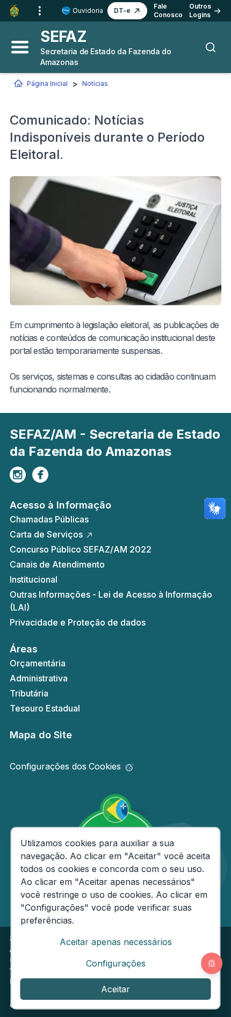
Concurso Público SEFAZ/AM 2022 (80, 549)
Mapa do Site (41, 734)
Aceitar (115, 989)
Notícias (95, 83)
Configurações (116, 963)
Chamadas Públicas (49, 519)
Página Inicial (47, 83)
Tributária (29, 693)
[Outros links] (40, 11)
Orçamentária (38, 663)
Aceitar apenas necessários (116, 941)
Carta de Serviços (46, 534)
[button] (127, 10)
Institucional (33, 579)
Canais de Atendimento (57, 564)
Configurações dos (65, 766)
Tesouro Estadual (45, 708)
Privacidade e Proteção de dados (78, 622)
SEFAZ (63, 36)
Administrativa (39, 678)
